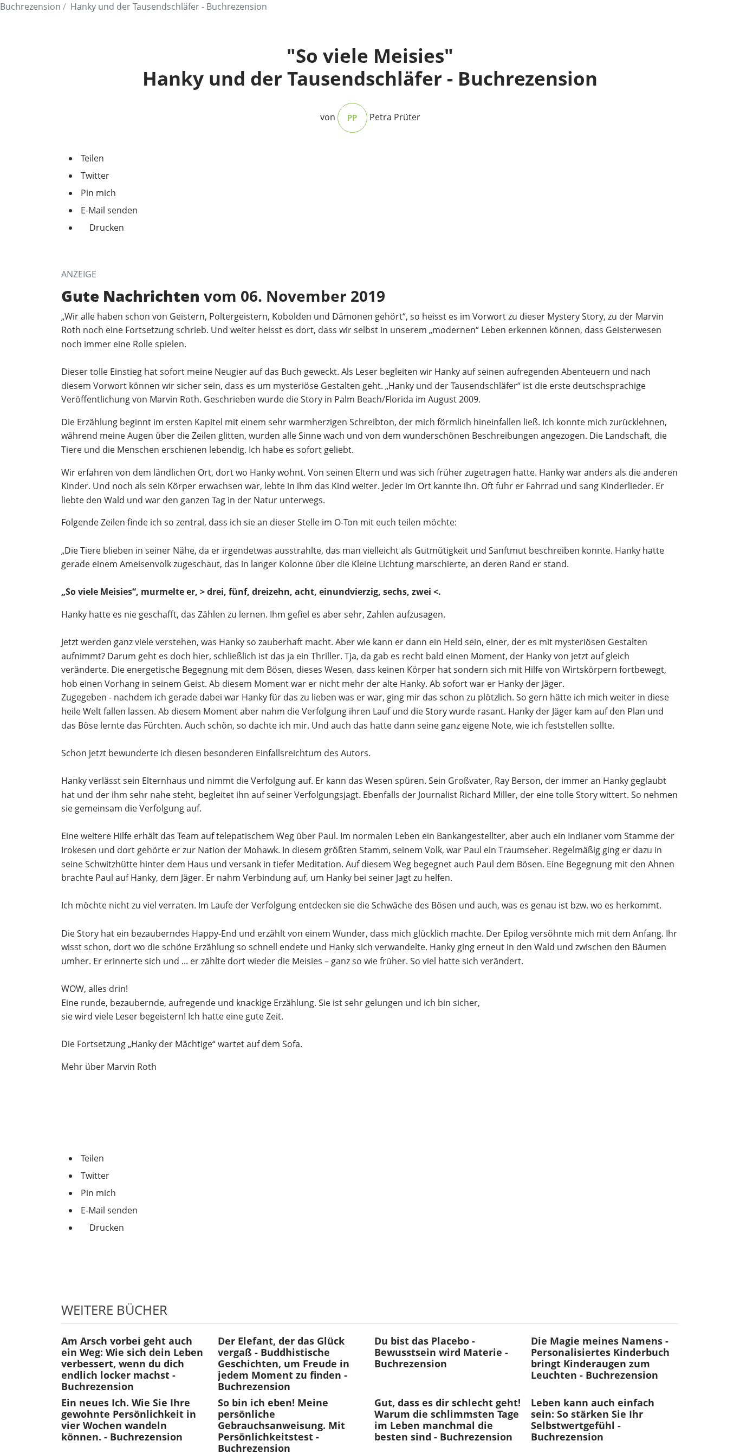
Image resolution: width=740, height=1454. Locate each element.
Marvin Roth (132, 1067)
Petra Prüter (394, 116)
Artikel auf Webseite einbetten (122, 1132)
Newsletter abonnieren (370, 1264)
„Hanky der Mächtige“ (172, 1044)
